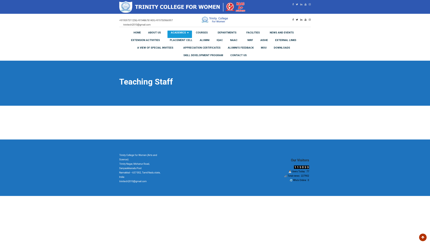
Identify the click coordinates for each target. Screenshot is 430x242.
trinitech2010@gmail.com (137, 24)
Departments (227, 32)
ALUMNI (204, 40)
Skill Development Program (203, 55)
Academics (178, 32)
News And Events (282, 32)
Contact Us (238, 55)
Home (137, 32)
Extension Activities (145, 40)
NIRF (250, 40)
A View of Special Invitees (155, 47)
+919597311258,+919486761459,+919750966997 (146, 20)
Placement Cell (181, 40)
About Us (154, 32)
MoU (264, 47)
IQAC (220, 40)
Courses (202, 32)
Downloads (282, 47)
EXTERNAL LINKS (285, 40)
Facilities (253, 32)
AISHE (264, 40)
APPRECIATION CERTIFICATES (202, 47)
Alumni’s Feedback (241, 47)
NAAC (234, 40)
